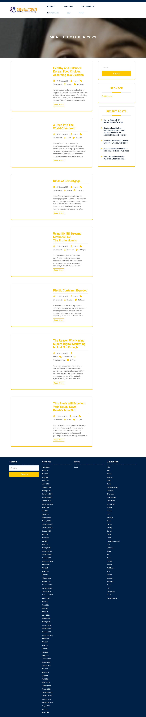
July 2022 (45, 601)
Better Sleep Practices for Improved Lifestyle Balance (115, 157)
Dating (109, 484)
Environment (53, 13)
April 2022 (45, 612)
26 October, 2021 (62, 134)
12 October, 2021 (62, 246)
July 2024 (45, 534)
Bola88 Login (107, 96)
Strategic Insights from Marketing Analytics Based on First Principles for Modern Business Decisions (115, 131)
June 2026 (45, 474)
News (69, 420)
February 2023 (46, 578)
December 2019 (47, 692)
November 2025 (47, 497)
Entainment (110, 494)
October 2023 (46, 558)
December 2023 (47, 551)
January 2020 (46, 689)
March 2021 (46, 655)
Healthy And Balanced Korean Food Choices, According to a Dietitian (68, 71)
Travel (109, 595)
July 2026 (45, 470)
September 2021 (47, 635)
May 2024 (45, 541)
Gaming (109, 527)
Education (68, 7)
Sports (109, 585)
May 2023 (45, 575)
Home (69, 190)
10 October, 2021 (62, 353)
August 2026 (46, 467)
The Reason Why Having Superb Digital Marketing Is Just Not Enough (69, 344)
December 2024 (47, 524)
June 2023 (45, 571)
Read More (59, 105)
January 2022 (46, 622)
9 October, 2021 (62, 416)
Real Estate (110, 568)
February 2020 (46, 686)
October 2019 (46, 699)
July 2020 (45, 669)
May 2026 (45, 477)
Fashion (109, 507)
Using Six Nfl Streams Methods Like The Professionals (67, 237)
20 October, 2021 (62, 187)
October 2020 (46, 665)
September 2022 (47, 595)
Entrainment (111, 501)
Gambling (110, 517)
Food (108, 514)
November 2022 (47, 588)
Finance (109, 511)
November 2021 (47, 628)
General (109, 531)
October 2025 (46, 501)
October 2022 (46, 591)
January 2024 (46, 548)
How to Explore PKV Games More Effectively (113, 121)
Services (109, 578)
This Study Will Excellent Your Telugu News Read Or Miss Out (69, 407)
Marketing (110, 548)
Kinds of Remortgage (67, 181)
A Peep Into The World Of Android (64, 126)
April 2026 (45, 480)
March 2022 (46, 615)
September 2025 (47, 504)
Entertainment (88, 7)
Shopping (110, 581)
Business (51, 7)
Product (70, 300)
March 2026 (46, 484)
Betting (109, 474)
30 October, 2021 (62, 81)
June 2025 (45, 507)
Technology (111, 591)
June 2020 (45, 672)
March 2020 (46, 682)
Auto (108, 470)
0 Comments (58, 84)
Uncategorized (112, 598)
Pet (108, 554)
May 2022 (45, 608)
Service (109, 575)
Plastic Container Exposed (70, 290)
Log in (76, 467)
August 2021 (46, 638)
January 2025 (46, 521)
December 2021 (47, 625)
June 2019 (45, 712)
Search (116, 73)
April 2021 (45, 652)
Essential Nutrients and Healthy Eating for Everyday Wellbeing (116, 142)
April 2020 (45, 679)
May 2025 (45, 511)
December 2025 (47, 494)
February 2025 (46, 517)
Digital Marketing (59, 360)
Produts (109, 565)
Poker (81, 13)
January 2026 (46, 491)
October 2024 (46, 531)
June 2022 (45, 605)
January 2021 (46, 662)
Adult (108, 467)
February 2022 (46, 618)
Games (109, 524)
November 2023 (47, 554)
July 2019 (45, 709)
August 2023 (46, 565)
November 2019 (47, 696)
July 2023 (45, 568)
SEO (108, 571)
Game (109, 521)
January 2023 (46, 581)
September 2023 (47, 561)
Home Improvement (113, 541)
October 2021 (46, 632)
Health (69, 84)
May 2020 (45, 675)
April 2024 (45, 544)
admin (76, 81)
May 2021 (45, 649)
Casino (109, 480)
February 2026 (46, 487)
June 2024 (45, 538)
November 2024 (47, 527)
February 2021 (46, 659)
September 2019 (47, 702)
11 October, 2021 (62, 296)
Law (69, 13)
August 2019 (46, 706)
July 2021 (45, 642)
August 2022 (46, 598)
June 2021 (45, 645)
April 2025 (45, 514)
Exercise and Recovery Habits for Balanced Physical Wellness (116, 150)
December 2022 (47, 585)
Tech (69, 138)
